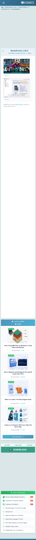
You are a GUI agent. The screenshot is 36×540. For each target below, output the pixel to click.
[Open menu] (3, 3)
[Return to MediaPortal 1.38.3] (3, 51)
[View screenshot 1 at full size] (18, 66)
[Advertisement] (18, 29)
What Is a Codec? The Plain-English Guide (18, 399)
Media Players (20, 104)
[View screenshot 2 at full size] (18, 88)
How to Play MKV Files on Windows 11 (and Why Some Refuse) (18, 346)
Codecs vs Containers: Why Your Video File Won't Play (18, 426)
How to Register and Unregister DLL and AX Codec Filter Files (18, 373)
